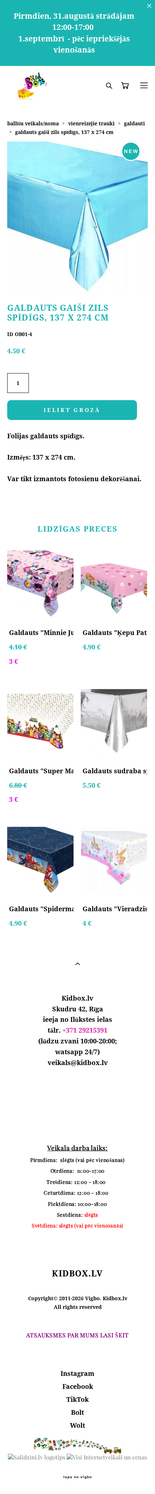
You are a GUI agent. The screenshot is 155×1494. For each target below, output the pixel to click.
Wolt (77, 1425)
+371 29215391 (84, 1030)
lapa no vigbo (77, 1477)
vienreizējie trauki (91, 123)
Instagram (77, 1373)
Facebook (77, 1386)
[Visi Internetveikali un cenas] (107, 1457)
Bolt (77, 1412)
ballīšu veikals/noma (33, 123)
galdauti (134, 123)
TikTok (77, 1399)
